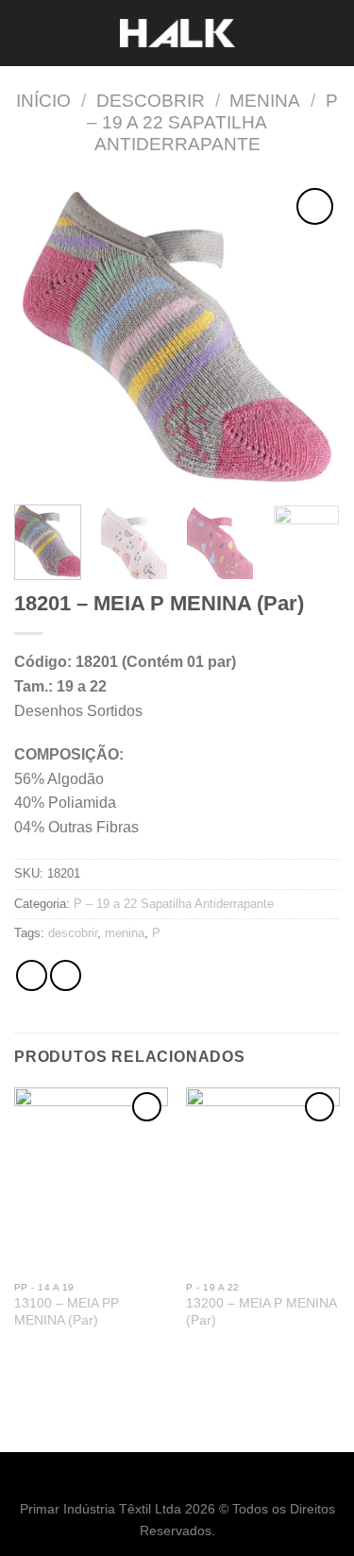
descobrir (72, 933)
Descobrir (150, 101)
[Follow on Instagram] (187, 1479)
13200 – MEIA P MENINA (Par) (261, 1311)
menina (124, 933)
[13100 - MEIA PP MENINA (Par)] (91, 1179)
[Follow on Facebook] (167, 1479)
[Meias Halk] (177, 33)
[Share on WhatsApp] (31, 975)
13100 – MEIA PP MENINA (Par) (66, 1311)
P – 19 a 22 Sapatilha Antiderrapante (212, 122)
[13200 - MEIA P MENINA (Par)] (263, 1179)
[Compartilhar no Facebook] (65, 975)
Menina (264, 101)
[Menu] (25, 32)
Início (43, 101)
